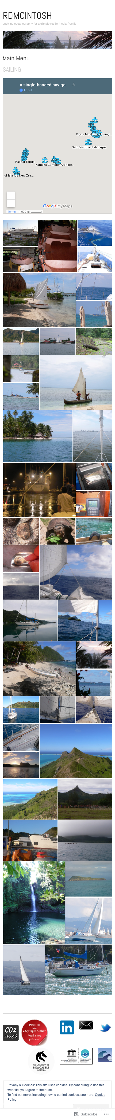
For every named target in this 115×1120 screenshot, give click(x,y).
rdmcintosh (27, 15)
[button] (20, 232)
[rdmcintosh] (57, 41)
